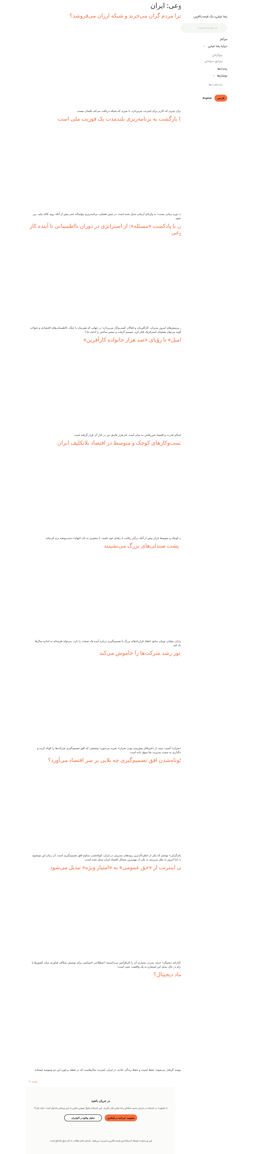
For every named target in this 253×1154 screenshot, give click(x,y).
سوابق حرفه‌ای (213, 61)
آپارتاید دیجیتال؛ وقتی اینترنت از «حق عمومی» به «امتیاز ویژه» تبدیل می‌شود (137, 867)
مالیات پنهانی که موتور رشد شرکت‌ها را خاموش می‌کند (162, 652)
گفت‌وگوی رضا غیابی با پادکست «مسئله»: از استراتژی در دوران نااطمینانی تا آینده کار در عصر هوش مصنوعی (127, 229)
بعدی (33, 1081)
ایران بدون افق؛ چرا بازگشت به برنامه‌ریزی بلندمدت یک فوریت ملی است (141, 118)
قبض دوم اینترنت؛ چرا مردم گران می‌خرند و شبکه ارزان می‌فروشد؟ (147, 15)
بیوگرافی (217, 55)
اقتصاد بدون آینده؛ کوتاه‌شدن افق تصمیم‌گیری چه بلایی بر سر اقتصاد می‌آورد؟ (136, 760)
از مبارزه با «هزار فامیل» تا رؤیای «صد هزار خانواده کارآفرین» (154, 339)
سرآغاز (223, 39)
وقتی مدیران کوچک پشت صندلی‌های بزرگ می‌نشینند (164, 545)
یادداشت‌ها (215, 84)
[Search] (222, 28)
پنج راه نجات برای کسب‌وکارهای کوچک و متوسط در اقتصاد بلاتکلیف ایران (141, 442)
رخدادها (222, 68)
